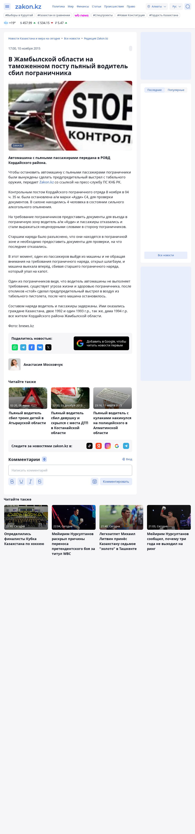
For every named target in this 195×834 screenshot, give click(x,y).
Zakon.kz (46, 182)
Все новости (72, 38)
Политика (58, 6)
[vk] (40, 347)
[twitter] (48, 347)
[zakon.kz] (28, 6)
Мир (71, 6)
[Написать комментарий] (70, 470)
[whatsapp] (14, 347)
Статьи (96, 6)
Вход (129, 459)
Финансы (83, 6)
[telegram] (23, 347)
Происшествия (114, 6)
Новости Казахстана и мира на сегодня (34, 38)
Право (131, 6)
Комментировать (116, 481)
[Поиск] (187, 6)
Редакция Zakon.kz (96, 38)
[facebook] (31, 347)
